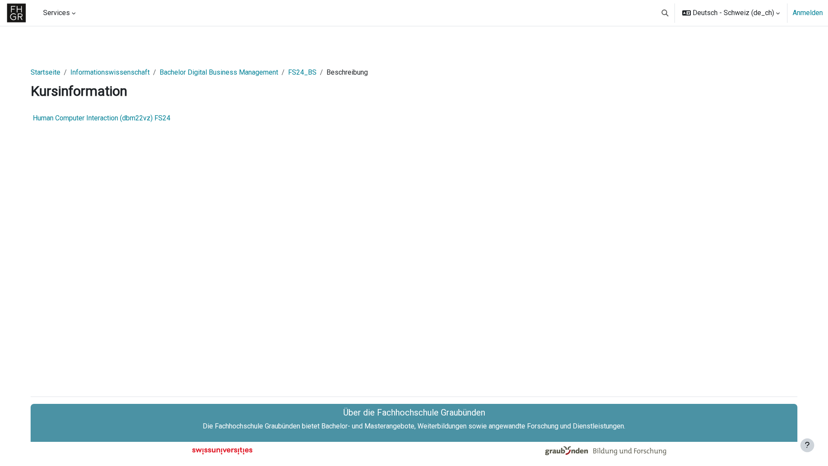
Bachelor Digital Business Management (219, 72)
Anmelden (808, 13)
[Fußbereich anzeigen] (807, 445)
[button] (665, 13)
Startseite (45, 72)
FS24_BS (302, 72)
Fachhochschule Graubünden (257, 426)
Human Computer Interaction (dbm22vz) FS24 (101, 118)
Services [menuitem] (56, 13)
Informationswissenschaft (110, 72)
